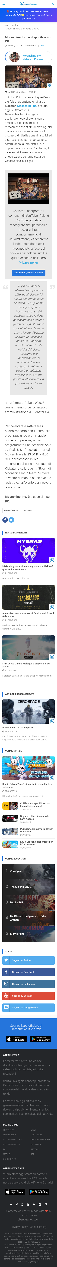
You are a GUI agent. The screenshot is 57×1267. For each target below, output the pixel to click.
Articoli (35, 1149)
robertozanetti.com (28, 1219)
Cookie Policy (38, 1226)
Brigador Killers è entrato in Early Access (34, 817)
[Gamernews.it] (28, 4)
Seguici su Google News (25, 1007)
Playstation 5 (10, 1130)
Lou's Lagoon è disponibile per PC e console (36, 843)
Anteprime (36, 1144)
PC (42, 46)
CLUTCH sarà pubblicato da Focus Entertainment (35, 804)
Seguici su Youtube (22, 995)
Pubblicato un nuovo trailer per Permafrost (36, 830)
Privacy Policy (19, 1226)
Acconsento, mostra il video (28, 272)
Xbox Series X (9, 1135)
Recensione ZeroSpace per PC (18, 727)
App (32, 1154)
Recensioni (36, 1135)
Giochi (34, 1130)
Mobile (6, 1154)
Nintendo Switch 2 (12, 1140)
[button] (5, 520)
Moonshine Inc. (27, 105)
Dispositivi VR (9, 1159)
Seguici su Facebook (23, 972)
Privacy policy (28, 262)
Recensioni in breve (40, 1140)
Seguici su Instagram (23, 984)
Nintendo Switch (11, 1144)
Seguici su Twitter (21, 960)
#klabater (28, 510)
